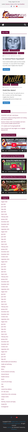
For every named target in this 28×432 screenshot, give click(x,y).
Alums (2, 369)
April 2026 (3, 211)
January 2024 (4, 279)
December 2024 (5, 251)
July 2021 (3, 354)
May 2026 (3, 209)
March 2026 (4, 214)
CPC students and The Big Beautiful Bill (10, 126)
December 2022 (5, 311)
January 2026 (4, 219)
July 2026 (3, 204)
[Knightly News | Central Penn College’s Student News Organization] (3, 25)
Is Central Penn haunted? (13, 58)
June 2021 (3, 356)
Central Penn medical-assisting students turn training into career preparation (15, 3)
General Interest (5, 374)
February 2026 (4, 216)
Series (2, 399)
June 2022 (3, 326)
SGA (2, 384)
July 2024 (3, 264)
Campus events (14, 84)
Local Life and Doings (14, 50)
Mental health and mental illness (9, 361)
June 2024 (3, 266)
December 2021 (5, 341)
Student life (21, 53)
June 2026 (3, 206)
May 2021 (3, 359)
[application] (14, 145)
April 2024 (3, 271)
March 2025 (4, 244)
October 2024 (4, 256)
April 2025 (3, 241)
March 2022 (5, 50)
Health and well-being (6, 364)
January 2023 (4, 309)
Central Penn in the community (10, 53)
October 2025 (4, 226)
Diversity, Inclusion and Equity (8, 401)
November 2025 (5, 224)
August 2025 (4, 231)
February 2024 (4, 276)
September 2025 (5, 229)
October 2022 (4, 316)
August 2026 (4, 201)
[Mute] (22, 150)
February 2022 (4, 336)
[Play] (3, 150)
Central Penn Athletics (6, 389)
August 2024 (4, 261)
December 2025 (5, 221)
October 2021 (4, 346)
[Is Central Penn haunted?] (14, 43)
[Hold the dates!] (14, 79)
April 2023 (3, 301)
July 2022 (3, 324)
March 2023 (4, 304)
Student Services (5, 376)
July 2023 (3, 294)
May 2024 (3, 269)
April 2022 (3, 331)
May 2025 (3, 239)
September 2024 (5, 259)
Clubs (2, 386)
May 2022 (3, 329)
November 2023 (5, 284)
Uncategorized (4, 406)
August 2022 (4, 321)
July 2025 (3, 234)
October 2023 (4, 286)
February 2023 (4, 306)
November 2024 (5, 254)
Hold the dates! (9, 90)
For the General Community (8, 371)
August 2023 (4, 291)
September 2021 (6, 84)
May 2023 (3, 299)
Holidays (3, 366)
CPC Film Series (5, 391)
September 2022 (5, 319)
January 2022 (4, 339)
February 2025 (4, 246)
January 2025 (4, 249)
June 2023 (3, 296)
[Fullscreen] (25, 150)
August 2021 (4, 351)
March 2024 (4, 274)
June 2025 (3, 236)
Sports (2, 379)
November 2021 (5, 344)
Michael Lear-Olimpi (16, 55)
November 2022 (5, 314)
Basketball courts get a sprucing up (9, 115)
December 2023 (5, 281)
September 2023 (5, 289)
